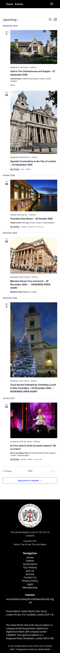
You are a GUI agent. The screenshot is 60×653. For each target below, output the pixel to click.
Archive (30, 574)
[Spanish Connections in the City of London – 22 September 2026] (33, 122)
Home (9, 4)
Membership (30, 587)
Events (19, 4)
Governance (30, 564)
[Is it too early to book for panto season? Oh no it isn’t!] (33, 420)
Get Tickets (15, 169)
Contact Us (30, 577)
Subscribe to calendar (28, 480)
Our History (30, 567)
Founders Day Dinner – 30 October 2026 (31, 218)
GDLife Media (44, 649)
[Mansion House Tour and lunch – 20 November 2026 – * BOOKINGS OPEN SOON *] (33, 255)
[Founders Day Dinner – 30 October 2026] (33, 195)
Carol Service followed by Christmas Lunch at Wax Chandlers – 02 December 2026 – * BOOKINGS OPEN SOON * (33, 388)
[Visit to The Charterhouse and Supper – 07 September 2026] (33, 47)
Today (30, 471)
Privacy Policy (30, 580)
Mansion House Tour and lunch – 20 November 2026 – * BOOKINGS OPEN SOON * (30, 284)
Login (30, 584)
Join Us (30, 570)
